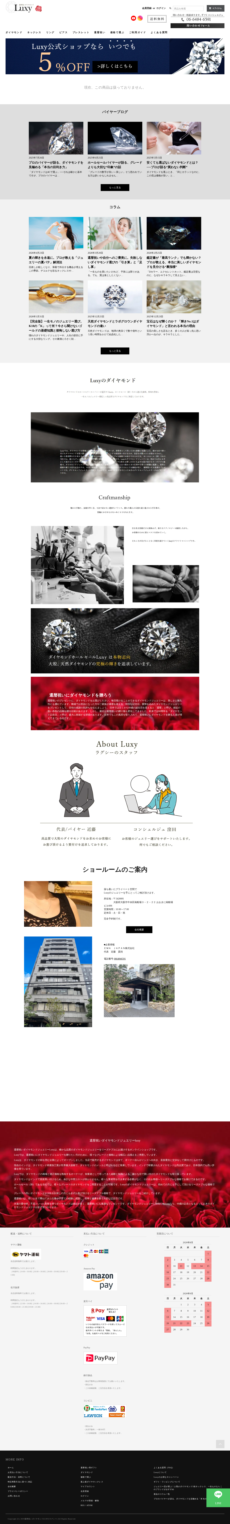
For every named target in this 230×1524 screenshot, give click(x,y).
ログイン (161, 8)
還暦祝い (99, 32)
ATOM (90, 1505)
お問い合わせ (14, 1496)
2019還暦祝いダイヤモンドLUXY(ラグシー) (39, 1519)
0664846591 (120, 959)
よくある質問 (159, 32)
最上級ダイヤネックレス (92, 1482)
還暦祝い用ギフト (89, 1468)
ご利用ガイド (137, 32)
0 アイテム (217, 8)
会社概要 (139, 929)
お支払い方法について (18, 1472)
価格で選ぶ (117, 32)
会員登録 (147, 8)
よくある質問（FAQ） (164, 1468)
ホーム (11, 1468)
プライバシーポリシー (18, 1491)
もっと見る (115, 187)
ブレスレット (81, 32)
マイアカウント (88, 1486)
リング (50, 32)
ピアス (63, 32)
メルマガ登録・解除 (90, 1501)
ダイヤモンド (14, 32)
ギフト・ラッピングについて (167, 1482)
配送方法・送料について (19, 1477)
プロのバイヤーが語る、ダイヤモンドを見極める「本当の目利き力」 (185, 1499)
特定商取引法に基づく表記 (20, 1482)
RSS (82, 1505)
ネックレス (34, 32)
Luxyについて (160, 1472)
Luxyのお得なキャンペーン (166, 1477)
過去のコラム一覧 (162, 1494)
